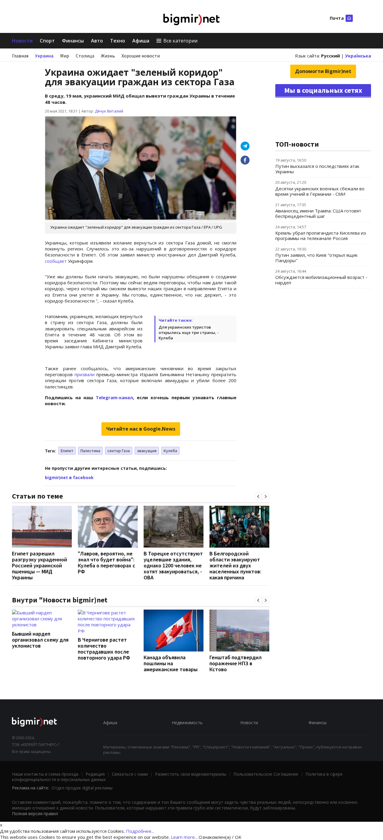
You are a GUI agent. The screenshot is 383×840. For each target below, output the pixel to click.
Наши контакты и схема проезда (45, 774)
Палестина (90, 450)
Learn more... (184, 837)
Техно (117, 40)
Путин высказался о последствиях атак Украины (317, 168)
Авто (97, 40)
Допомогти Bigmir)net (323, 71)
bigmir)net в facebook (69, 477)
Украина (44, 56)
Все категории (180, 40)
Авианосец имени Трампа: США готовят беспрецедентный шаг (318, 213)
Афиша (140, 40)
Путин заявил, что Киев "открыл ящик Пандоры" (316, 257)
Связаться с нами (130, 774)
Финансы (73, 40)
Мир (64, 56)
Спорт (47, 40)
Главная (20, 56)
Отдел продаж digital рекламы (82, 788)
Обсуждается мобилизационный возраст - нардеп (321, 279)
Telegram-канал (114, 397)
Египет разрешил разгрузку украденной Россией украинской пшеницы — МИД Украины (39, 565)
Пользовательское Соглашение (265, 774)
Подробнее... (140, 831)
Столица (85, 56)
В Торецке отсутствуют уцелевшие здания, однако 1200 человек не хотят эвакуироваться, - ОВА (173, 565)
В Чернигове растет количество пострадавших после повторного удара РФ (104, 648)
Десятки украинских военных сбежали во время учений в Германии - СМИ (319, 191)
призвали (85, 374)
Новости (22, 40)
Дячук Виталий (109, 111)
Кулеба (170, 450)
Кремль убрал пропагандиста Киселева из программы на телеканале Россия (320, 235)
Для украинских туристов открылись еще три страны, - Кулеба (189, 332)
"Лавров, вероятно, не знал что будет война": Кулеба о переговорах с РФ (106, 562)
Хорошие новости (140, 56)
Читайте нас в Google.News (140, 429)
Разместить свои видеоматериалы (190, 774)
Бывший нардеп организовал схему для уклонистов (40, 639)
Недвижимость (187, 722)
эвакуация (146, 450)
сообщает (56, 261)
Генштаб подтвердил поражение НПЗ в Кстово (235, 663)
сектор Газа (118, 450)
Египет (67, 450)
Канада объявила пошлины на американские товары (170, 663)
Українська (358, 56)
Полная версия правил (35, 813)
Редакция (95, 774)
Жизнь (108, 56)
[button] (258, 496)
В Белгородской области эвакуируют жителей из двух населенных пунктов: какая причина (235, 565)
